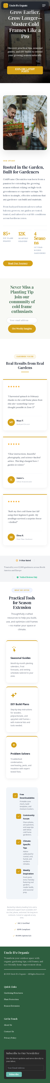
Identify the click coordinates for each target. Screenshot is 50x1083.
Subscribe (14, 1074)
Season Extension (12, 1006)
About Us (8, 1025)
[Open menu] (44, 5)
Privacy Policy (10, 1038)
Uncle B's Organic (16, 952)
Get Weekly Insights (22, 328)
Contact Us (9, 1031)
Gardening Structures (13, 993)
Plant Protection (11, 999)
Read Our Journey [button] (18, 263)
